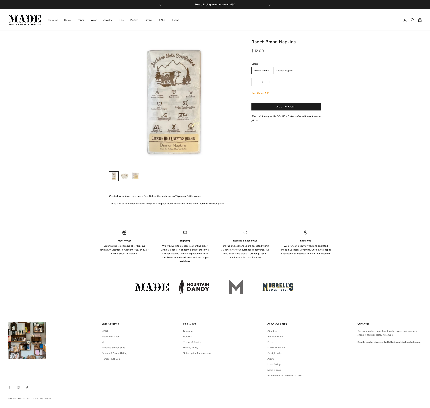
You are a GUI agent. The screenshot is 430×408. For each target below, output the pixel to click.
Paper (81, 19)
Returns (187, 336)
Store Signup (274, 370)
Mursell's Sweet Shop (113, 347)
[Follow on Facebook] (9, 387)
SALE (162, 19)
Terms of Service (192, 342)
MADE (105, 331)
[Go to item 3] (135, 176)
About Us (272, 331)
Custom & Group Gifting (114, 353)
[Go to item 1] (114, 176)
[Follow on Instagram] (18, 387)
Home (67, 19)
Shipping (187, 331)
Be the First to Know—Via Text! (284, 375)
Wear (94, 19)
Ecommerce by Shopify (41, 398)
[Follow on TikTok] (27, 387)
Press (270, 342)
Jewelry (107, 19)
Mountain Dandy (110, 336)
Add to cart (286, 106)
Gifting (148, 19)
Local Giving (274, 364)
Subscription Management (197, 353)
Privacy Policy (190, 347)
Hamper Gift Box (111, 358)
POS (24, 398)
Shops (175, 19)
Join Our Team (275, 336)
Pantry (134, 19)
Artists (270, 358)
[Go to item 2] (124, 176)
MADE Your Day (276, 347)
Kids (121, 19)
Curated (52, 19)
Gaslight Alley (275, 353)
